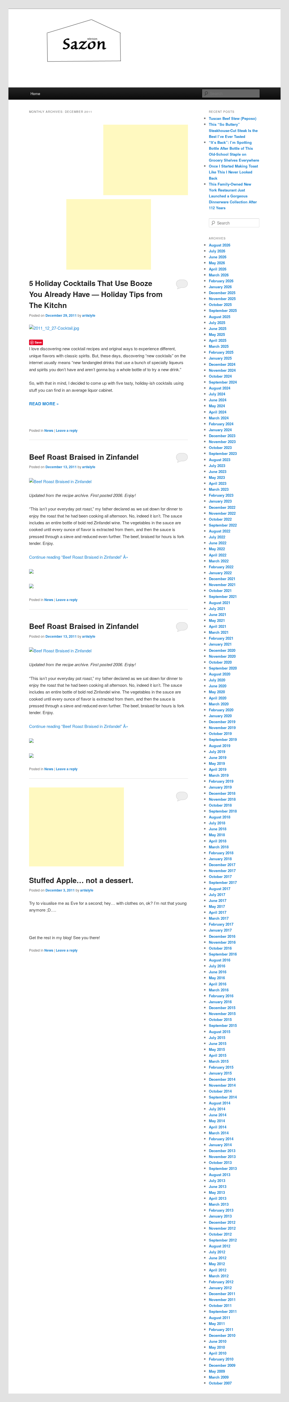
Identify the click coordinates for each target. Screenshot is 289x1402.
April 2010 (217, 1353)
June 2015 (217, 1043)
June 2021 (217, 614)
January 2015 (220, 1073)
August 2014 (219, 1103)
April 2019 (217, 769)
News (48, 430)
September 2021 (223, 596)
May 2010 (217, 1347)
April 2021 (217, 626)
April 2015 (217, 1055)
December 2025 (222, 292)
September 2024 (223, 382)
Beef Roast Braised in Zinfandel (84, 457)
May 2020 (217, 691)
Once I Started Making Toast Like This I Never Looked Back (233, 172)
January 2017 (220, 930)
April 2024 (217, 412)
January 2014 (220, 1144)
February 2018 (221, 852)
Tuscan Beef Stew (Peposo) (232, 118)
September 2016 (223, 954)
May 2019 (217, 763)
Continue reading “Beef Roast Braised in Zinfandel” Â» (78, 557)
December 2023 (222, 435)
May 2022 (217, 548)
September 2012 (223, 1240)
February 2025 (221, 352)
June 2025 (217, 328)
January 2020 (220, 715)
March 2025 (219, 346)
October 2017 (220, 876)
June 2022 (217, 542)
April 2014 (217, 1127)
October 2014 (220, 1091)
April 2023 (217, 483)
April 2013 (217, 1198)
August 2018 (219, 817)
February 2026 (221, 280)
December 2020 (222, 650)
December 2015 (222, 1007)
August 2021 (219, 602)
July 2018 (217, 823)
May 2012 (217, 1263)
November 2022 (222, 513)
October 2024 (220, 376)
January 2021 (220, 644)
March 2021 (219, 632)
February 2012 (221, 1281)
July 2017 (217, 894)
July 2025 (217, 322)
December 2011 (222, 1293)
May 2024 (217, 405)
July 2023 (217, 465)
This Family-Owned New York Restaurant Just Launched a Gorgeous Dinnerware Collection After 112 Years (233, 196)
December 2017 (222, 864)
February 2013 (221, 1210)
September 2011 (223, 1311)
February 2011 (221, 1329)
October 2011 (220, 1305)
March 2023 (219, 489)
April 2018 (217, 841)
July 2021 (217, 608)
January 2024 (220, 429)
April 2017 (217, 912)
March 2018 (219, 846)
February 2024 (221, 423)
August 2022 (219, 531)
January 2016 (220, 1001)
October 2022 (220, 519)
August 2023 (219, 459)
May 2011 (217, 1323)
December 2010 (222, 1335)
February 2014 (221, 1138)
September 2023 (223, 453)
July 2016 (217, 966)
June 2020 (217, 685)
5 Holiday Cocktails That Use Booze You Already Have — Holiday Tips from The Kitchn (96, 294)
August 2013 (219, 1174)
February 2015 (221, 1067)
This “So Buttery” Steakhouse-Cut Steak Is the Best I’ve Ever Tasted (233, 130)
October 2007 (220, 1383)
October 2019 (220, 733)
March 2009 (219, 1377)
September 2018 (223, 811)
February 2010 (221, 1359)
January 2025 (220, 358)
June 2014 (217, 1114)
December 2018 (222, 793)
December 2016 (222, 936)
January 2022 (220, 572)
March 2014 (219, 1132)
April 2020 (217, 698)
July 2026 (217, 251)
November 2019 (222, 727)
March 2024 (219, 418)
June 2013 (217, 1186)
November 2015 (222, 1013)
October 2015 (220, 1019)
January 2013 (220, 1216)
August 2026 (219, 245)
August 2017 (219, 888)
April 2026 (217, 269)
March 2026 (219, 275)
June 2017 (217, 900)
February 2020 (221, 709)
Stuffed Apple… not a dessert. (81, 880)
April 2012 (217, 1270)
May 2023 (217, 477)
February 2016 (221, 995)
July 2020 (217, 680)
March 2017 (219, 918)
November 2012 (222, 1228)
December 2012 (222, 1222)
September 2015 (223, 1025)
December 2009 (222, 1365)
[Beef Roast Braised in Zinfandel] (60, 481)
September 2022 (223, 525)
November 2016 (222, 942)
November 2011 (222, 1299)
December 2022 (222, 507)
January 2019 (220, 787)
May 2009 (217, 1371)
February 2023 (221, 495)
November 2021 (222, 584)
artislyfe (88, 315)
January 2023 (220, 501)
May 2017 (217, 906)
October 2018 (220, 805)
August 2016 (219, 960)
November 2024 (222, 370)
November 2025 (222, 298)
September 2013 (223, 1168)
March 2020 (219, 703)
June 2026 (217, 256)
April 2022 (217, 555)
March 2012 (219, 1275)
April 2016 (217, 984)
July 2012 (217, 1251)
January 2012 (220, 1287)
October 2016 (220, 948)
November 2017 (222, 870)
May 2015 (217, 1049)
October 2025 (220, 304)
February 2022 (221, 566)
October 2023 (220, 447)
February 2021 (221, 638)
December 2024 (222, 364)
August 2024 (219, 388)
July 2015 (217, 1037)
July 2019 (217, 751)
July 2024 (217, 394)
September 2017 (223, 882)
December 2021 (222, 578)
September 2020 (223, 668)
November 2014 (222, 1085)
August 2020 (219, 674)
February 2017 (221, 924)
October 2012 (220, 1234)
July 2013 (217, 1180)
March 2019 (219, 775)
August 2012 (219, 1246)
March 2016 (219, 989)
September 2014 (223, 1097)
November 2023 (222, 441)
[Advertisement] (145, 160)
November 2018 (222, 799)
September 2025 (223, 310)
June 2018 (217, 828)
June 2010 (217, 1341)
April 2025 (217, 340)
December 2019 (222, 721)
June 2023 (217, 471)
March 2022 (219, 561)
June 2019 (217, 757)
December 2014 (222, 1079)
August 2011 (219, 1317)
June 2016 (217, 971)
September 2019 (223, 739)
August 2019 (219, 745)
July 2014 (217, 1109)
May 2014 (217, 1120)
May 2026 (217, 262)
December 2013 (222, 1150)
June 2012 (217, 1257)
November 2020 (222, 656)
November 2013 (222, 1156)
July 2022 (217, 537)
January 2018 (220, 858)
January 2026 (220, 286)
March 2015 (219, 1061)
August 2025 (219, 316)
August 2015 (219, 1031)
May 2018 (217, 834)
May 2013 (217, 1192)
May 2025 (217, 334)
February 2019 (221, 781)
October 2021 (220, 590)
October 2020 (220, 662)
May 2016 (217, 977)
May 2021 (217, 620)
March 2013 (219, 1204)
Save (38, 342)
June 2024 (217, 399)
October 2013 (220, 1162)
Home (35, 93)
